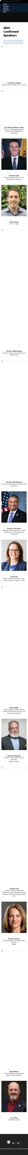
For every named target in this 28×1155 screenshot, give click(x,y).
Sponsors (6, 10)
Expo (4, 12)
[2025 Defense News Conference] (11, 1)
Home (5, 4)
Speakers (6, 6)
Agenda (5, 8)
